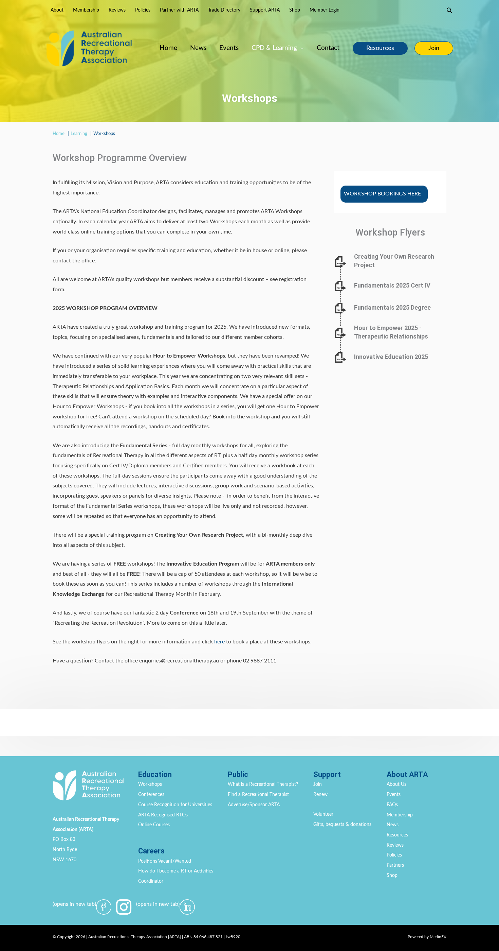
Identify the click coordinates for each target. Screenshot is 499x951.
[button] (449, 10)
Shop (392, 875)
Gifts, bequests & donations (342, 824)
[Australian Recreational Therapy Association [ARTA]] (89, 48)
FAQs (392, 804)
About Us (396, 784)
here (219, 641)
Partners (395, 865)
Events (394, 794)
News (393, 825)
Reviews (395, 845)
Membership (400, 815)
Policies (394, 855)
